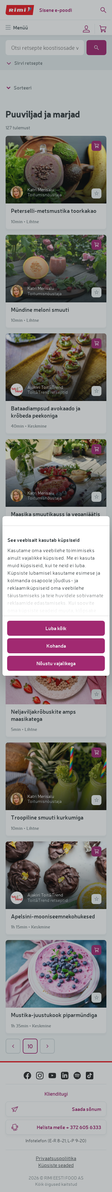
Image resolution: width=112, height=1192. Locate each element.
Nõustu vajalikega (56, 663)
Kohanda (56, 645)
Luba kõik (56, 628)
